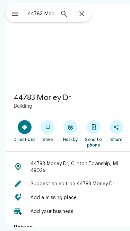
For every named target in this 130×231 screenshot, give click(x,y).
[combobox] (41, 13)
